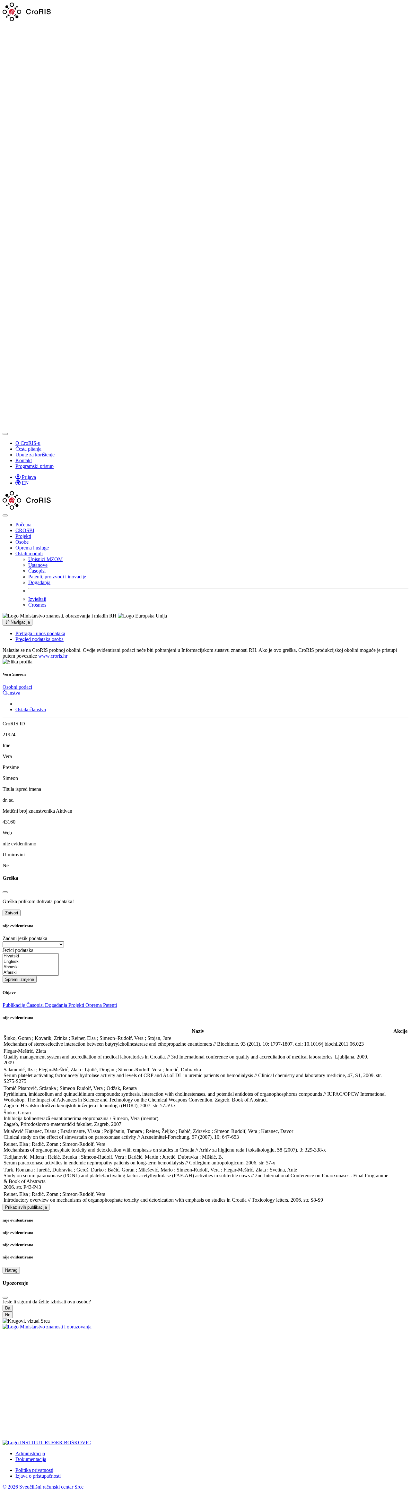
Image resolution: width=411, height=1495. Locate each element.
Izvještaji (37, 599)
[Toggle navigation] (5, 434)
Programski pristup (34, 466)
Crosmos (37, 605)
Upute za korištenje (35, 454)
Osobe (22, 542)
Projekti (23, 536)
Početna (23, 524)
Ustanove (38, 565)
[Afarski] (30, 972)
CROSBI (24, 530)
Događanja (39, 582)
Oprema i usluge (32, 547)
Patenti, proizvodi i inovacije (57, 576)
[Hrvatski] (30, 956)
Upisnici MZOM (45, 559)
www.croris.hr (52, 656)
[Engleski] (30, 961)
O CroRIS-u (27, 443)
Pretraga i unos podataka (40, 633)
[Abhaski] (30, 967)
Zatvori (11, 913)
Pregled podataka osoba (39, 639)
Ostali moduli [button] (29, 553)
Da (7, 1308)
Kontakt (23, 460)
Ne (7, 1314)
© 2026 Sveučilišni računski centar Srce (43, 1487)
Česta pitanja (28, 449)
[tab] (17, 687)
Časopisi (37, 571)
